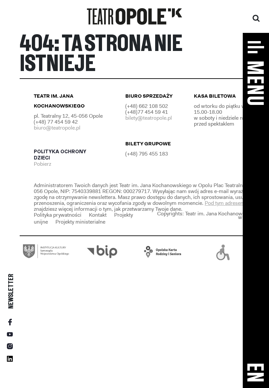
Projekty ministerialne (80, 221)
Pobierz (43, 163)
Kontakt (98, 214)
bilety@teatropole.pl (148, 117)
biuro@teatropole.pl (57, 127)
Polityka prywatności (57, 214)
